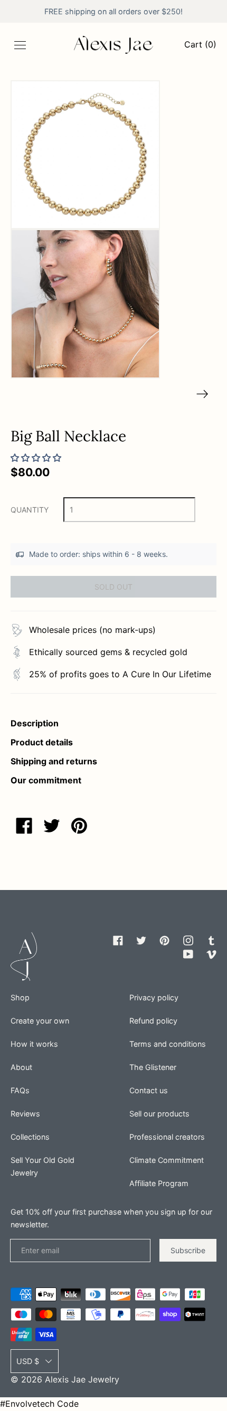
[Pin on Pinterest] (79, 825)
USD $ (27, 1361)
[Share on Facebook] (24, 825)
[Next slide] (202, 394)
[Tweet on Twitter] (51, 825)
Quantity (30, 509)
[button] (85, 155)
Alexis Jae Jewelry (82, 1379)
